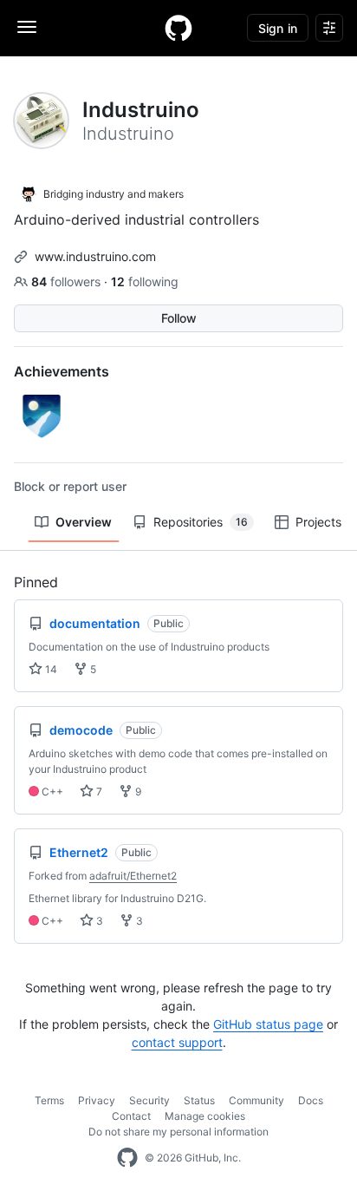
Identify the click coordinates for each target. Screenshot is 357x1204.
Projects (318, 521)
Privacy (96, 1100)
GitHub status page (268, 1024)
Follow (179, 318)
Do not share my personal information (178, 1131)
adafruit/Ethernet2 (133, 875)
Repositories (200, 521)
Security (149, 1100)
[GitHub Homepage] (127, 1158)
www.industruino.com (95, 256)
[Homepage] (178, 28)
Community (256, 1100)
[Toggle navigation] (27, 27)
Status (199, 1100)
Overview (83, 521)
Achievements (61, 371)
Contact (131, 1115)
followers (67, 281)
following (144, 281)
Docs (310, 1100)
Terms (49, 1100)
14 (49, 669)
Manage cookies (205, 1115)
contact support (177, 1042)
